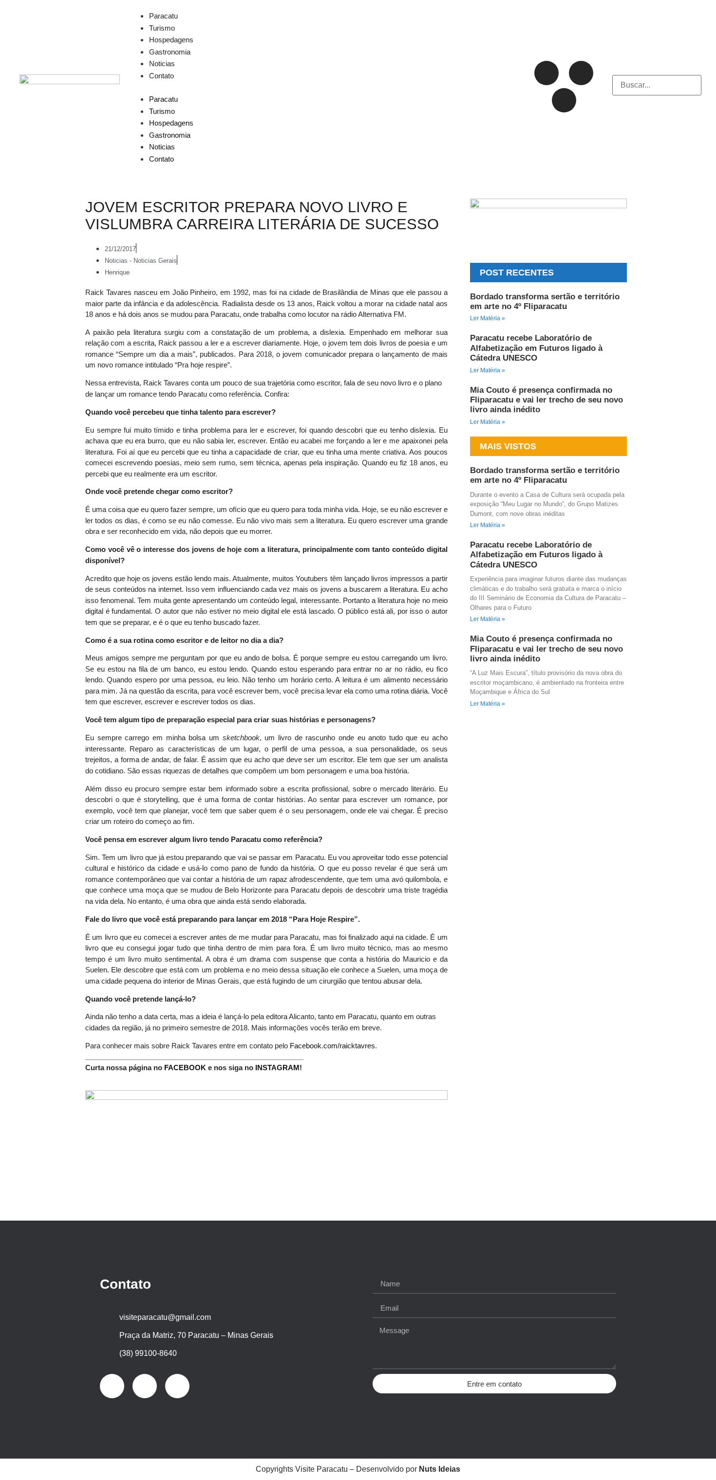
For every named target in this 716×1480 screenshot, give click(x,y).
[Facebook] (581, 73)
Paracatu (163, 16)
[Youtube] (564, 100)
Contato (161, 76)
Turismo (162, 28)
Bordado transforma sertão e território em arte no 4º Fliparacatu (545, 301)
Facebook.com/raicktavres (332, 1045)
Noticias (162, 63)
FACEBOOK (185, 1067)
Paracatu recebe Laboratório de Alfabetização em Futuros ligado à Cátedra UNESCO (536, 348)
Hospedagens (171, 40)
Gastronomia (169, 52)
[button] (320, 87)
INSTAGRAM (277, 1067)
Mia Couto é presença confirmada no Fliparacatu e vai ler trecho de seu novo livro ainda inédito (546, 400)
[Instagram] (546, 73)
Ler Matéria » (487, 318)
